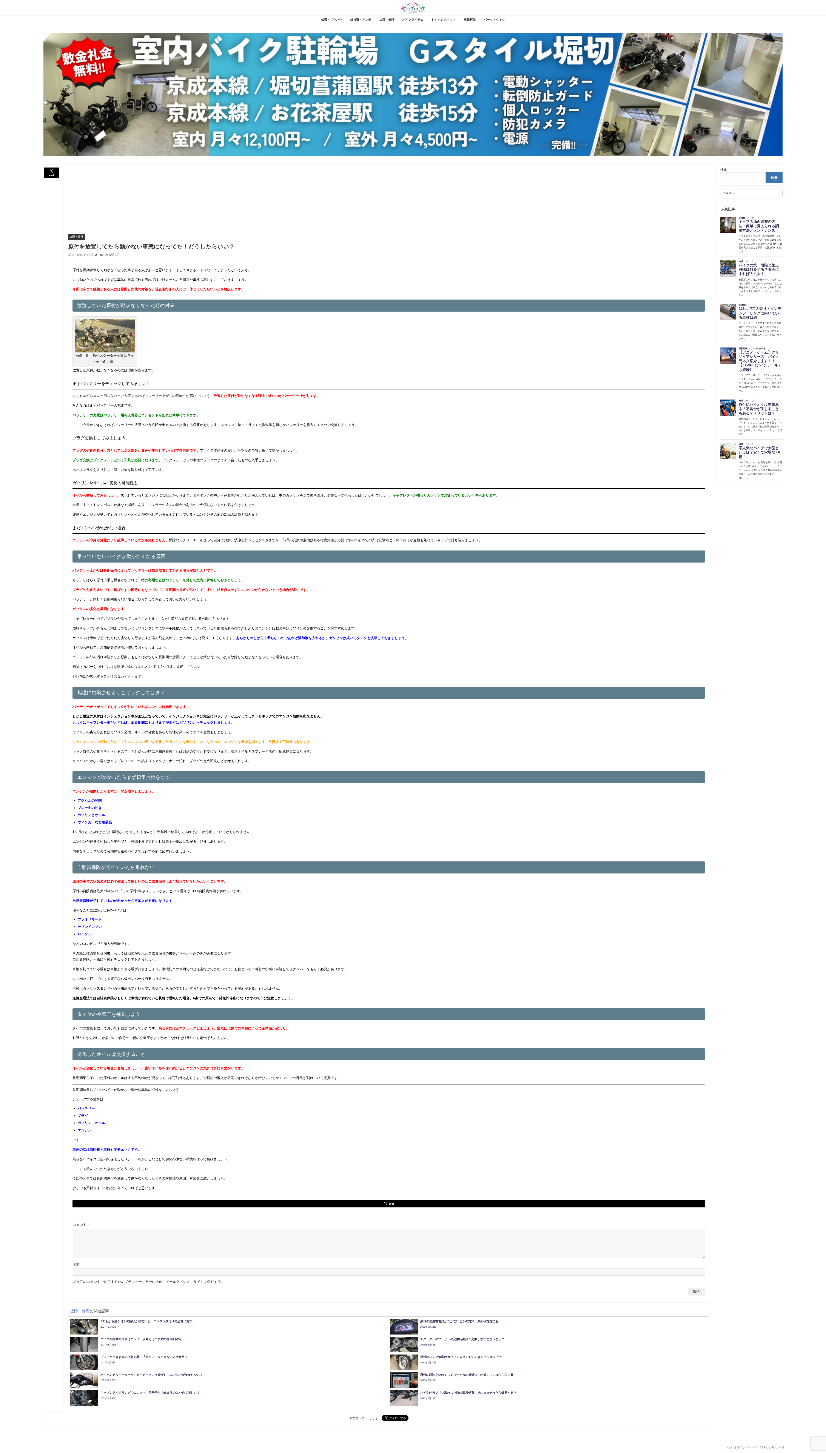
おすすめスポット (443, 19)
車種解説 (470, 19)
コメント (82, 1224)
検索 (723, 169)
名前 (76, 1264)
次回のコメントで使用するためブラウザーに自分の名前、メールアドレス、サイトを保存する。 (150, 1281)
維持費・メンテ (360, 19)
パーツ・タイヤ (494, 19)
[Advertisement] (389, 197)
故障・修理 (387, 19)
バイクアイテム (413, 19)
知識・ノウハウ (331, 19)
